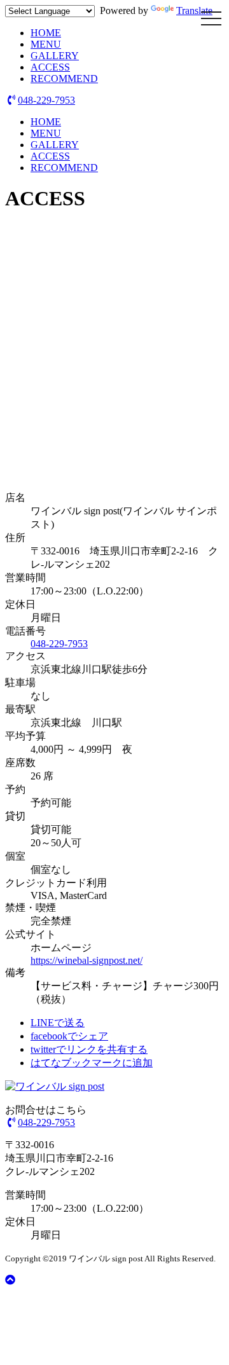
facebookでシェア (69, 1036)
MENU (46, 44)
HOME (46, 32)
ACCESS (50, 67)
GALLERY (55, 55)
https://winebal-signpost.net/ (86, 960)
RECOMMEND (64, 78)
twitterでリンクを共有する (89, 1049)
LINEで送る (58, 1022)
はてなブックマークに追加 (92, 1062)
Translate (194, 10)
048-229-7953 (46, 100)
